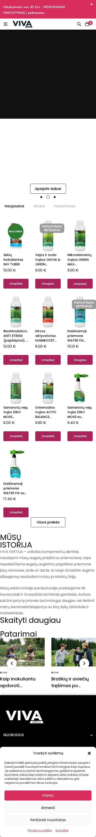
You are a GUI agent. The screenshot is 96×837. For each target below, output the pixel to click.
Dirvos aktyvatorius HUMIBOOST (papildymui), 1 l (47, 340)
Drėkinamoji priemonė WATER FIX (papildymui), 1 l (79, 340)
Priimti (48, 795)
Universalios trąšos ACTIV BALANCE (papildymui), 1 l (47, 416)
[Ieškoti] (79, 24)
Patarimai (18, 634)
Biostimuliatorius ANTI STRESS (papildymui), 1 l (16, 338)
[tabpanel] (48, 368)
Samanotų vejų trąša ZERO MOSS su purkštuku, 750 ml (79, 416)
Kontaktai (62, 830)
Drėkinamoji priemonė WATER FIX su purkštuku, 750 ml (15, 493)
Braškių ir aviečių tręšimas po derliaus (70, 685)
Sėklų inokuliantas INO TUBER (13, 260)
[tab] (14, 206)
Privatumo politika (40, 830)
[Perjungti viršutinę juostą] (91, 4)
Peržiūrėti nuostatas (48, 820)
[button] (89, 753)
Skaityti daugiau (30, 620)
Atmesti (48, 807)
